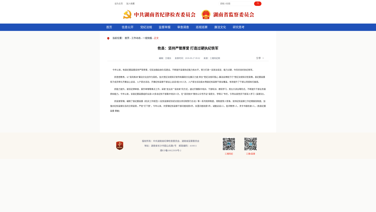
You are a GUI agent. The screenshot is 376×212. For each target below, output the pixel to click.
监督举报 (165, 27)
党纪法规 (146, 27)
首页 (109, 27)
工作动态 (136, 38)
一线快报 (147, 38)
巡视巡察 (202, 27)
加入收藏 (130, 4)
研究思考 (239, 27)
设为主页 (119, 4)
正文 (156, 38)
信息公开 (128, 27)
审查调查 (183, 27)
